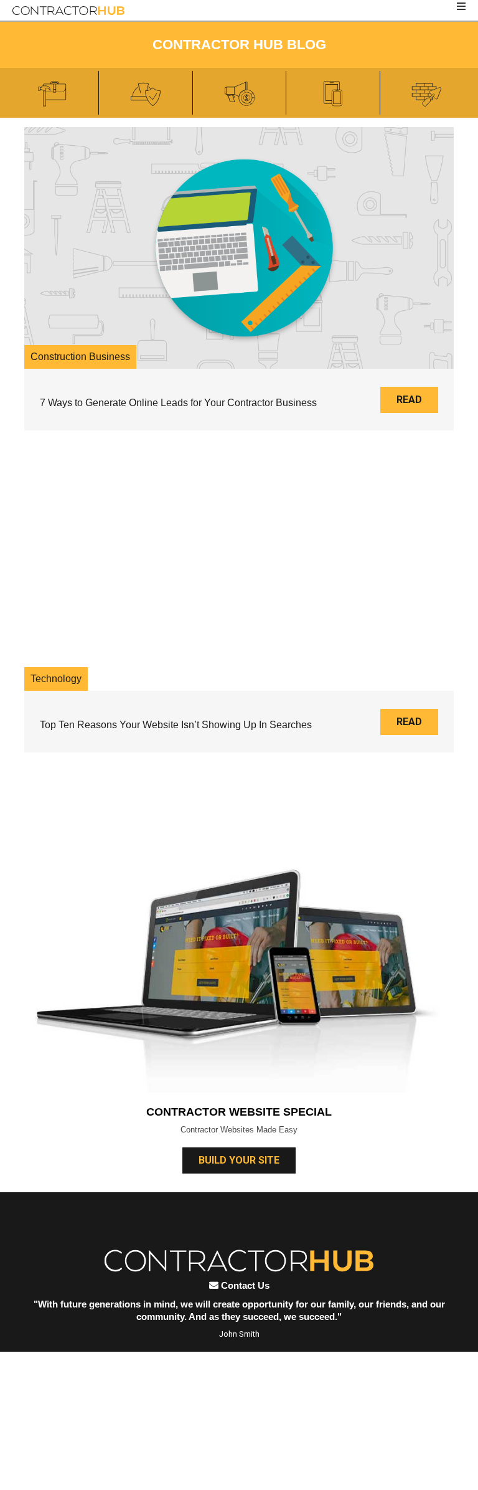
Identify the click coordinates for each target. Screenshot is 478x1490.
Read (409, 400)
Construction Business (80, 356)
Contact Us (243, 1285)
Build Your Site (239, 1160)
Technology (56, 678)
